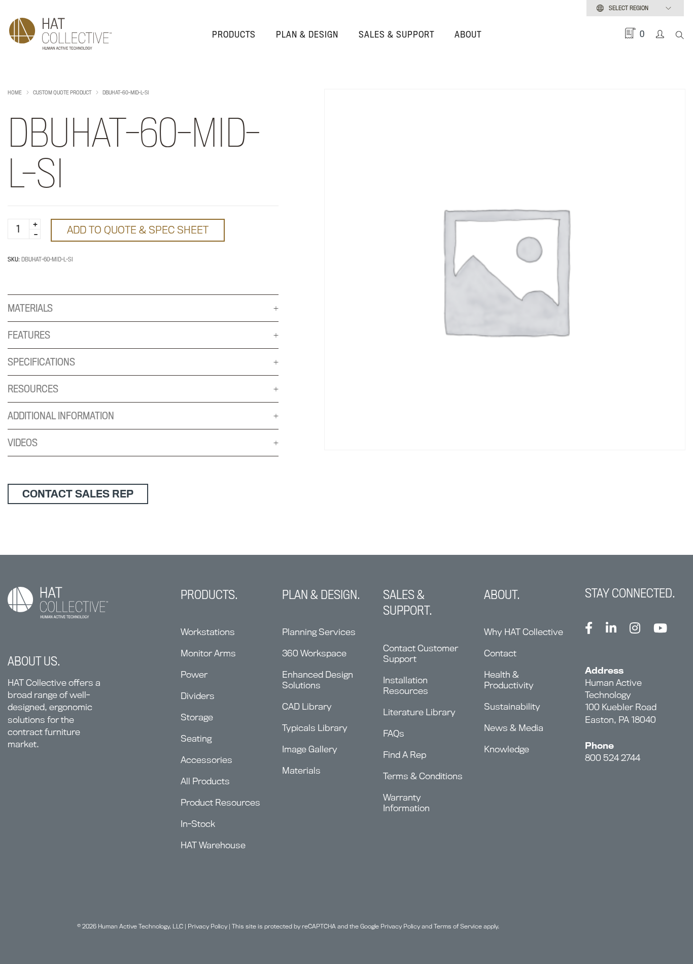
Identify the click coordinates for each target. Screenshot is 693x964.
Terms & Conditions (423, 776)
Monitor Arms (208, 653)
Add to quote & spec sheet (138, 230)
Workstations (208, 631)
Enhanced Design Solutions (317, 679)
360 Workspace (314, 653)
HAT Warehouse (213, 845)
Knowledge (506, 749)
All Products (205, 781)
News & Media (513, 727)
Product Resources (220, 802)
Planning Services (319, 631)
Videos (23, 443)
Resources (33, 389)
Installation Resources (405, 685)
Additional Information (61, 416)
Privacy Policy (207, 926)
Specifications (41, 362)
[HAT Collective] (60, 34)
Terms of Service (458, 926)
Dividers (198, 695)
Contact (500, 653)
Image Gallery (309, 749)
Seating (196, 738)
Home (15, 92)
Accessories (206, 759)
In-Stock (198, 823)
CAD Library (307, 706)
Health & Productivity (509, 679)
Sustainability (512, 706)
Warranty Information (406, 802)
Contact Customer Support (420, 653)
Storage (197, 717)
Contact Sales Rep (77, 494)
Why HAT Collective (523, 631)
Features (29, 335)
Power (194, 674)
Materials (30, 308)
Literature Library (419, 712)
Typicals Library (315, 727)
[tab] (143, 308)
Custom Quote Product (62, 92)
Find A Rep (404, 754)
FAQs (393, 733)
